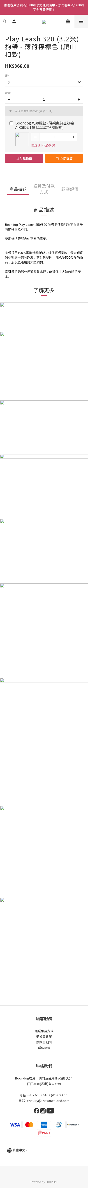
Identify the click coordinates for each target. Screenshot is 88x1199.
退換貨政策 (44, 1036)
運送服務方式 (44, 1031)
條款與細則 (44, 1042)
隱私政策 (44, 1047)
